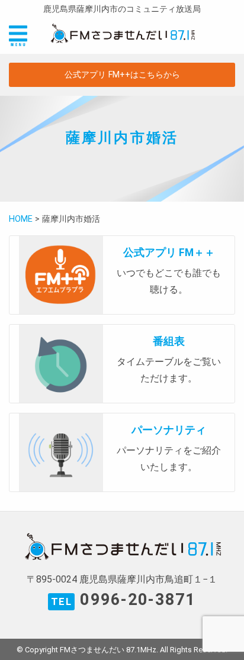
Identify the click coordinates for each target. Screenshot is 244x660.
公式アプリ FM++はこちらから (122, 75)
